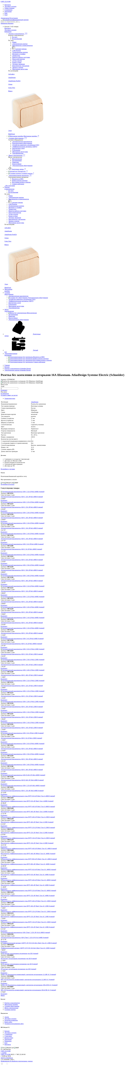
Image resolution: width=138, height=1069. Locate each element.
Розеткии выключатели (9, 188)
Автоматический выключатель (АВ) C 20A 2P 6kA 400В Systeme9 (22, 612)
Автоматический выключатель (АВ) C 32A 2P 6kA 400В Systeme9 (22, 591)
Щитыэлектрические (9, 310)
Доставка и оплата (10, 6)
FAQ (6, 15)
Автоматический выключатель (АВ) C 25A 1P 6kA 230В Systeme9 (22, 696)
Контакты (8, 5)
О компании (8, 10)
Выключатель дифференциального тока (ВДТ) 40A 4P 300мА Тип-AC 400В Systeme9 (28, 853)
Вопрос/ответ (9, 1038)
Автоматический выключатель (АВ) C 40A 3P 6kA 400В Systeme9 (22, 769)
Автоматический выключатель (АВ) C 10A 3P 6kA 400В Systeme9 (22, 538)
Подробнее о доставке (8, 469)
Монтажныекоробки (8, 290)
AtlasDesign (34, 402)
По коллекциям (17, 39)
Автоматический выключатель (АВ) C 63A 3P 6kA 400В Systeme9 (22, 748)
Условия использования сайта (14, 1023)
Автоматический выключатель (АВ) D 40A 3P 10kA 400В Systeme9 (22, 780)
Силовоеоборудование (9, 293)
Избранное (8, 31)
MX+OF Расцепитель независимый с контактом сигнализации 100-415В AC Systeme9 (28, 990)
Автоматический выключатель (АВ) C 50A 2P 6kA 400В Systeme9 (22, 570)
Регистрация (14, 18)
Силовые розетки (10, 1009)
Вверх (3, 995)
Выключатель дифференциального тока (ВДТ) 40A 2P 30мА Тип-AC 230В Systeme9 (28, 906)
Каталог (7, 1031)
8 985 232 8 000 (6, 1)
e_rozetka (3, 1053)
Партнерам (8, 11)
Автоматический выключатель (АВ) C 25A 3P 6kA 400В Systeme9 (22, 507)
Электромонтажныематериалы (11, 354)
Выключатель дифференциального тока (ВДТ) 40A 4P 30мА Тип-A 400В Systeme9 (27, 811)
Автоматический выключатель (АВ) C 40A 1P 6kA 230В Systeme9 (22, 675)
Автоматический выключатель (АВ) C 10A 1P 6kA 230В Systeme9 (22, 727)
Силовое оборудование (12, 1006)
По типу (14, 37)
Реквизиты (8, 1041)
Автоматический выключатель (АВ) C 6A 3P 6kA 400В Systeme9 (21, 549)
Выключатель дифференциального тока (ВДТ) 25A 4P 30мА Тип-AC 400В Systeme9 (28, 895)
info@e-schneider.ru (7, 1058)
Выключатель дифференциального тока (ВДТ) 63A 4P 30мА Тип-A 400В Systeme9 (27, 801)
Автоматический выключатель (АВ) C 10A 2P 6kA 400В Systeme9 (22, 633)
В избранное (5, 393)
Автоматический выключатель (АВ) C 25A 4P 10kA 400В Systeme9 (22, 790)
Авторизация (5, 18)
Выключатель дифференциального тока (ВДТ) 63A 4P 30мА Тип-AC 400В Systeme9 (28, 874)
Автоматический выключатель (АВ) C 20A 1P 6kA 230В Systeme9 (22, 706)
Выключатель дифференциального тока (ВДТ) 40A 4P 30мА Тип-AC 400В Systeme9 (28, 885)
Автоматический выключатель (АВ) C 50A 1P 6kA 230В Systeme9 (22, 664)
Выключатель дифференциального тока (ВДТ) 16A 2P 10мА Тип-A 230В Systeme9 (27, 843)
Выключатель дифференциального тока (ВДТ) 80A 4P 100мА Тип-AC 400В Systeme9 (28, 864)
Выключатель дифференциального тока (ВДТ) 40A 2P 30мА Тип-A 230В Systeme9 (27, 822)
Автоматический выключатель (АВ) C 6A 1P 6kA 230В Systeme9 (21, 738)
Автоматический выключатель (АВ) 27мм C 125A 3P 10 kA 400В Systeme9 (24, 937)
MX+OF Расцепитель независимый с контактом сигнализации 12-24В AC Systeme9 (27, 979)
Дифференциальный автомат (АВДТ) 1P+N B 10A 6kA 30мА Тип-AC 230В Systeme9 (28, 948)
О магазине (8, 1036)
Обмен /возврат (9, 8)
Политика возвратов (11, 1020)
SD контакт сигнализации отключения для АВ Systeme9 (19, 958)
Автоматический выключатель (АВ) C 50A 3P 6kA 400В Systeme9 (22, 759)
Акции (7, 1017)
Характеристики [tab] (10, 398)
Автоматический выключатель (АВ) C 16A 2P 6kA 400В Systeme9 (22, 622)
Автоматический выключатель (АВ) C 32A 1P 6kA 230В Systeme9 (22, 685)
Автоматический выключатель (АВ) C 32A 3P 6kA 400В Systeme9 (22, 496)
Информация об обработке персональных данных (17, 1061)
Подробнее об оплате (7, 484)
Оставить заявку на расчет (9, 395)
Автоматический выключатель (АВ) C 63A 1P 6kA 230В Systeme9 (22, 654)
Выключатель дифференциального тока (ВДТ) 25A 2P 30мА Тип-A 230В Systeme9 (27, 832)
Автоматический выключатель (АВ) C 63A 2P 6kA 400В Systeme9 (22, 559)
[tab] (71, 398)
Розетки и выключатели (12, 1003)
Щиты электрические (11, 1008)
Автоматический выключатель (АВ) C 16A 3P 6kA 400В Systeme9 (22, 528)
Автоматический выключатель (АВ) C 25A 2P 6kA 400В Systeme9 (22, 601)
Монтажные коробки (11, 1004)
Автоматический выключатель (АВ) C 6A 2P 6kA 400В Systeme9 (21, 643)
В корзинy (4, 390)
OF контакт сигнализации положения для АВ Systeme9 (18, 969)
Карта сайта (8, 1022)
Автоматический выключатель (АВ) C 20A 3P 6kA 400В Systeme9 (22, 517)
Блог (6, 13)
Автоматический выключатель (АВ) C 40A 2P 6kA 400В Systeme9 (22, 580)
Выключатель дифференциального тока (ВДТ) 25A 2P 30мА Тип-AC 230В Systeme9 (28, 916)
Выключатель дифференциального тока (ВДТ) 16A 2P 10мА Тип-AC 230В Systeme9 (28, 927)
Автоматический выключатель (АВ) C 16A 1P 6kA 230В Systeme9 (22, 717)
